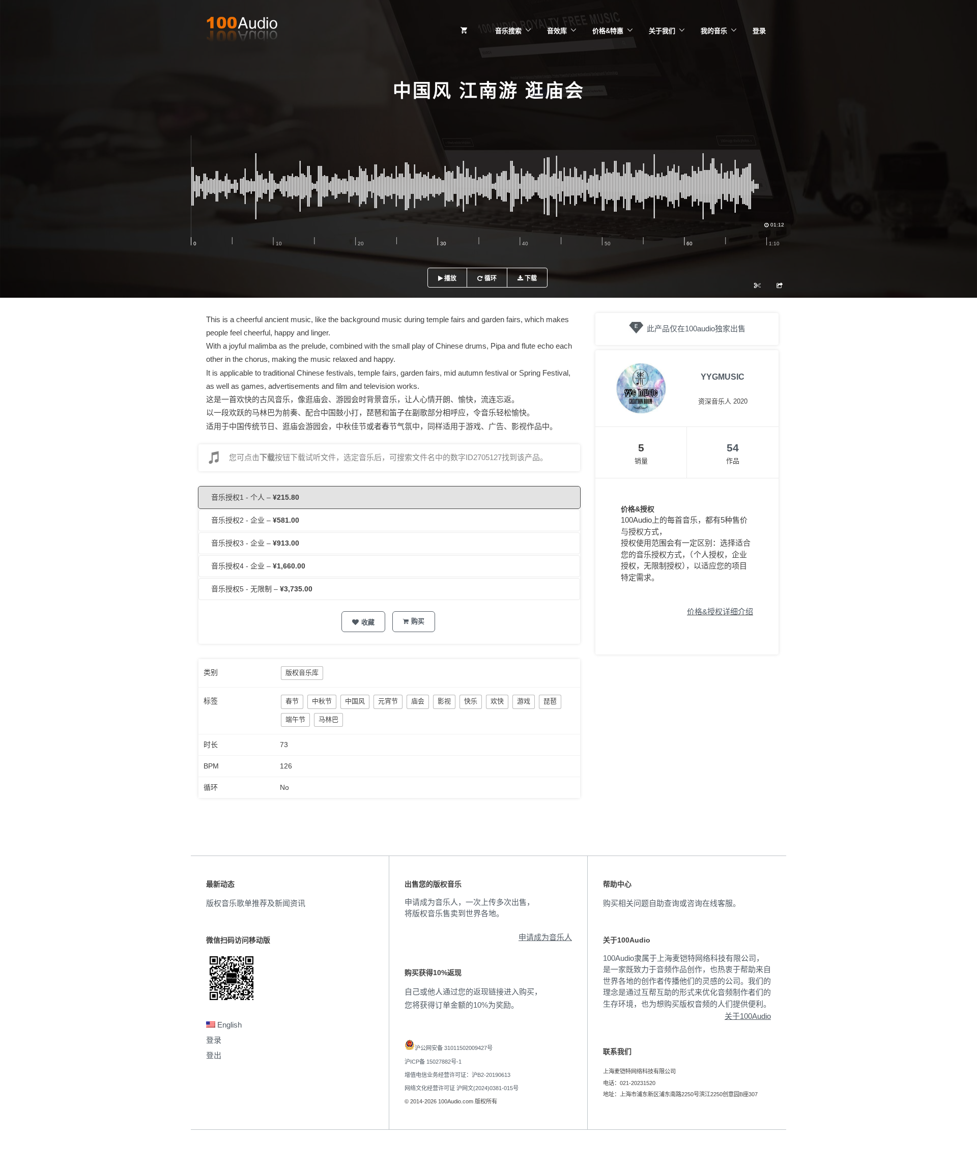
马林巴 (328, 719)
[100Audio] (241, 31)
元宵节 (388, 701)
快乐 (470, 701)
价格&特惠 (607, 31)
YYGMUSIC (722, 377)
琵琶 (550, 701)
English (228, 1024)
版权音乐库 (302, 672)
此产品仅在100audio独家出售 (696, 328)
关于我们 (662, 31)
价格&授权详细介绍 (720, 611)
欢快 (497, 701)
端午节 (295, 719)
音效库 (557, 31)
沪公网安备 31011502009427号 (454, 1048)
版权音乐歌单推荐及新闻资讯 (255, 903)
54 (733, 447)
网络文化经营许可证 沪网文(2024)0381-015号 (462, 1088)
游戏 (523, 701)
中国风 (355, 701)
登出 (213, 1055)
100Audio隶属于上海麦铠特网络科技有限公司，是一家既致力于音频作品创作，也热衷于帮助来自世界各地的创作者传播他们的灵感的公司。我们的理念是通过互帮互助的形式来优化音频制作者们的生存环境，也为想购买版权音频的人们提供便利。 (687, 981)
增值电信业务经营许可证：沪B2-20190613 (457, 1075)
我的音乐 (714, 31)
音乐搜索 (508, 31)
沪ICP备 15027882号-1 (433, 1062)
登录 (759, 31)
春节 (292, 701)
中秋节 (322, 701)
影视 (444, 701)
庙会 (417, 701)
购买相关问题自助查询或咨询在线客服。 (671, 903)
